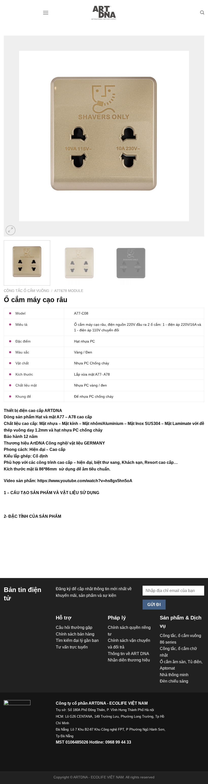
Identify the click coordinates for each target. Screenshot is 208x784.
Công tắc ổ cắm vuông (26, 291)
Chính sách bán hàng (75, 634)
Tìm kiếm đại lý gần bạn (77, 640)
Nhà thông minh (174, 675)
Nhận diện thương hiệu (129, 660)
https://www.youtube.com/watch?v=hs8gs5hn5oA (84, 481)
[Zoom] (10, 230)
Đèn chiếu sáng (174, 681)
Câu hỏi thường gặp (74, 627)
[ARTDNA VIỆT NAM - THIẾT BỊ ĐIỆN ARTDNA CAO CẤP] (104, 12)
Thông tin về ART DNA (128, 654)
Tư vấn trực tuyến (72, 647)
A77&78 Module (68, 291)
